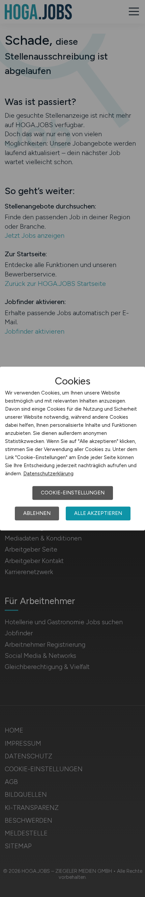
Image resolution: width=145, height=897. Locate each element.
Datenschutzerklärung (48, 474)
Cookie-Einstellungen (73, 493)
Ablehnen (37, 513)
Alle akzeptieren (98, 513)
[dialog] (72, 449)
